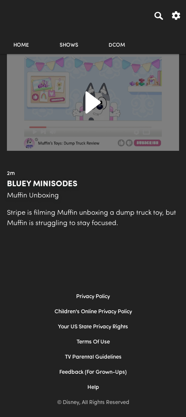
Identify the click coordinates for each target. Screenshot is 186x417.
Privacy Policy (93, 296)
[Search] (159, 15)
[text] (11, 173)
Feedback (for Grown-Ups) (93, 372)
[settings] (176, 14)
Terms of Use (93, 342)
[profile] (165, 38)
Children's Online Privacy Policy (93, 312)
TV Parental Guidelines (93, 357)
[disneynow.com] (22, 14)
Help (93, 387)
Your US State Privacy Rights (93, 327)
